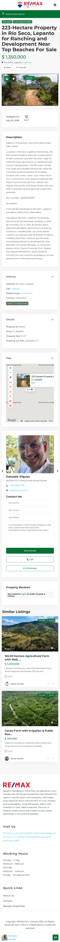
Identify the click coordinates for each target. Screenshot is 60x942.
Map (8, 358)
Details (10, 319)
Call (31, 559)
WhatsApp (31, 568)
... (44, 671)
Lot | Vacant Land (22, 22)
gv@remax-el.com (19, 490)
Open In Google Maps (17, 303)
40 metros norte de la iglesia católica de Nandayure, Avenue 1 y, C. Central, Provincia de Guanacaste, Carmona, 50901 (29, 837)
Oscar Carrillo (16, 758)
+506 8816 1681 (17, 485)
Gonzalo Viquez (18, 476)
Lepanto (27, 62)
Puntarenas (26, 293)
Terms (51, 421)
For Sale (7, 22)
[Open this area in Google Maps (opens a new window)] (11, 420)
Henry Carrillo (17, 684)
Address (11, 276)
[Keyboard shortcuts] (22, 421)
